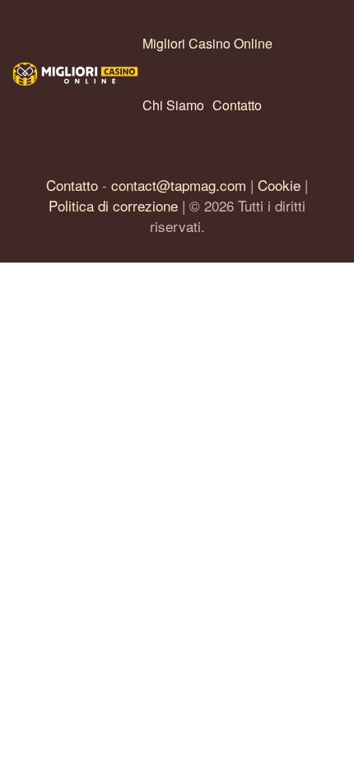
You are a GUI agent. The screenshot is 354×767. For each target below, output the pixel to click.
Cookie (279, 184)
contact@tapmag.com (178, 184)
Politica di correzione (113, 205)
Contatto (237, 104)
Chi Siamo (173, 104)
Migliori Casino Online (207, 43)
